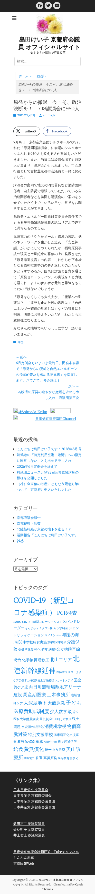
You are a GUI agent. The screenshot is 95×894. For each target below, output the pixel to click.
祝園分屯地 (50, 742)
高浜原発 (50, 758)
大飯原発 (56, 703)
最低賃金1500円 (50, 719)
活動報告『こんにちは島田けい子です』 (47, 535)
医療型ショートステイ (59, 680)
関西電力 (29, 758)
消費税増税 (55, 726)
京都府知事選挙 (57, 642)
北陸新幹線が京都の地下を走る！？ (44, 529)
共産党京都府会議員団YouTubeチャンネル (46, 852)
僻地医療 (48, 649)
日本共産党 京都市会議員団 (34, 807)
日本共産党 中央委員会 (30, 790)
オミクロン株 (45, 628)
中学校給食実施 (35, 642)
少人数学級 (61, 711)
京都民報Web (23, 863)
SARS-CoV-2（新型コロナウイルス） (37, 622)
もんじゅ (30, 628)
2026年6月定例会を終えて (37, 466)
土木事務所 (58, 694)
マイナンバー (53, 635)
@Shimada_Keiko (32, 412)
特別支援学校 (40, 734)
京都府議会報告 (29, 518)
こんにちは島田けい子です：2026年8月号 (49, 449)
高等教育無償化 (68, 758)
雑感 (41, 76)
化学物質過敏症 (35, 659)
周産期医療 (34, 694)
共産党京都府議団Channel (55, 419)
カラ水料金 (60, 628)
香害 (39, 757)
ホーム (24, 76)
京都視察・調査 (29, 523)
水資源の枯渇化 (32, 727)
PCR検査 (67, 613)
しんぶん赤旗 (23, 857)
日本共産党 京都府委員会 (32, 795)
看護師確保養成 (30, 741)
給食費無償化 (28, 749)
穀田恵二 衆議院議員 (29, 824)
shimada (49, 115)
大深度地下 (35, 703)
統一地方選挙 (55, 749)
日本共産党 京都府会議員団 (34, 801)
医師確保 (62, 672)
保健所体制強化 (29, 649)
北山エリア (61, 659)
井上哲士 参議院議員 (29, 835)
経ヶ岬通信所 (67, 742)
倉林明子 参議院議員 (29, 829)
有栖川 (67, 719)
